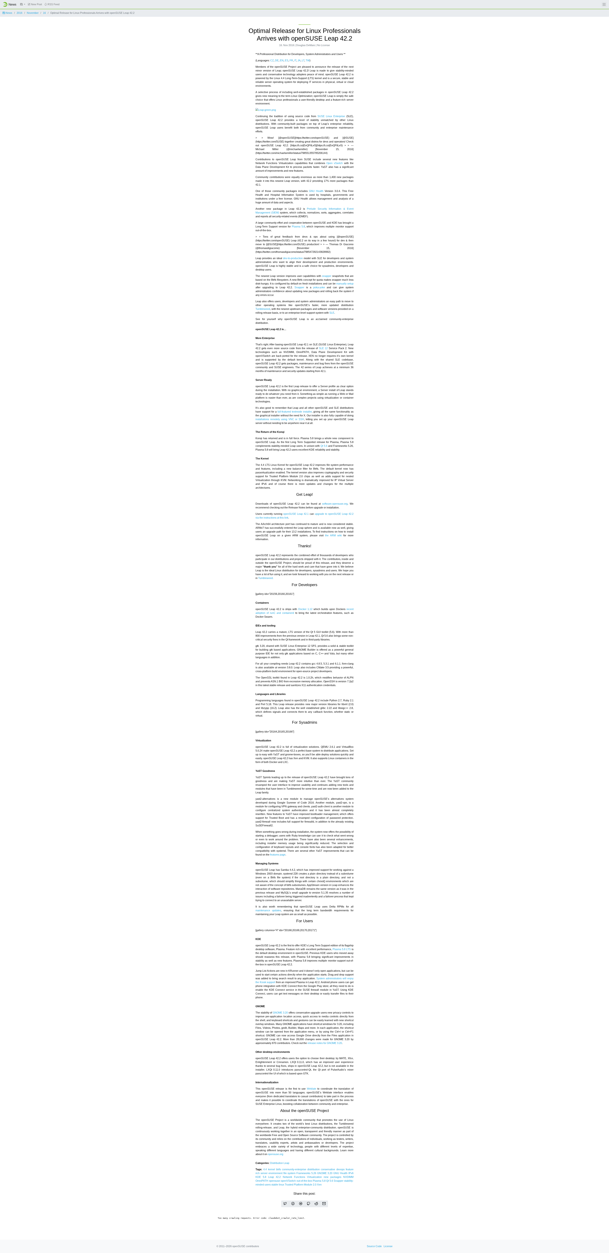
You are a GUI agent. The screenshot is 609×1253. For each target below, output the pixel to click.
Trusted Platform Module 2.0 (301, 1184)
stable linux (278, 1184)
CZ (272, 60)
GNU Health (316, 191)
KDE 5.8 (261, 1177)
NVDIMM (348, 1177)
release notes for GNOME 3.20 (325, 1043)
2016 (19, 13)
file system (290, 1173)
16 (44, 13)
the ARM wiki (333, 535)
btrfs (279, 1169)
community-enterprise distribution (301, 1169)
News (8, 13)
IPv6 (351, 1173)
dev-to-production (293, 258)
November (33, 13)
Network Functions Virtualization (303, 1177)
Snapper (299, 287)
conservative (328, 1169)
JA (299, 60)
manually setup (345, 283)
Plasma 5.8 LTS (342, 949)
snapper (326, 276)
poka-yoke (319, 287)
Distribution (277, 1163)
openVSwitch (289, 1180)
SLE (331, 312)
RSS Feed (53, 4)
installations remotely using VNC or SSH (279, 419)
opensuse (275, 1180)
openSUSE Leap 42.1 (296, 514)
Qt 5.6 (324, 446)
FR (291, 60)
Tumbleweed (262, 309)
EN (282, 60)
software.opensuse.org (335, 503)
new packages (333, 1177)
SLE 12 (323, 348)
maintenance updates (268, 910)
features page (277, 854)
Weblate (311, 1088)
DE (277, 60)
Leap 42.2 (275, 1177)
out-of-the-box (305, 1180)
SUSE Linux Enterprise (331, 116)
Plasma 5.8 (298, 226)
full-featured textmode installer (295, 411)
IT (295, 60)
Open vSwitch (334, 163)
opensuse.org (275, 1154)
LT (303, 60)
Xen (319, 1184)
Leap (286, 1163)
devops (341, 1169)
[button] (22, 4)
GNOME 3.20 (280, 1012)
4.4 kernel (269, 1169)
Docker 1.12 (305, 609)
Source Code (374, 1246)
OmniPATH (262, 1180)
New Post (36, 4)
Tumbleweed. (265, 578)
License (388, 1246)
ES (286, 60)
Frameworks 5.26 (306, 1173)
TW (308, 60)
